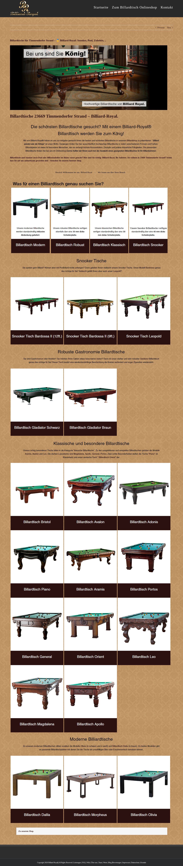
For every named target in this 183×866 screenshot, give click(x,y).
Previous (160, 28)
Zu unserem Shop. (26, 831)
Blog (110, 863)
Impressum (126, 863)
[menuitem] (103, 7)
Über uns (94, 863)
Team (100, 863)
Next (169, 28)
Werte (105, 863)
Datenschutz (135, 863)
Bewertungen (116, 863)
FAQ (83, 863)
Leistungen (77, 863)
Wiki (88, 863)
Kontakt (143, 863)
